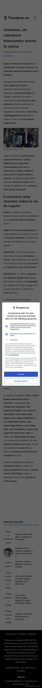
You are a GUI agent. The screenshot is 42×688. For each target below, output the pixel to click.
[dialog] (21, 344)
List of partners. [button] (14, 355)
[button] (21, 340)
